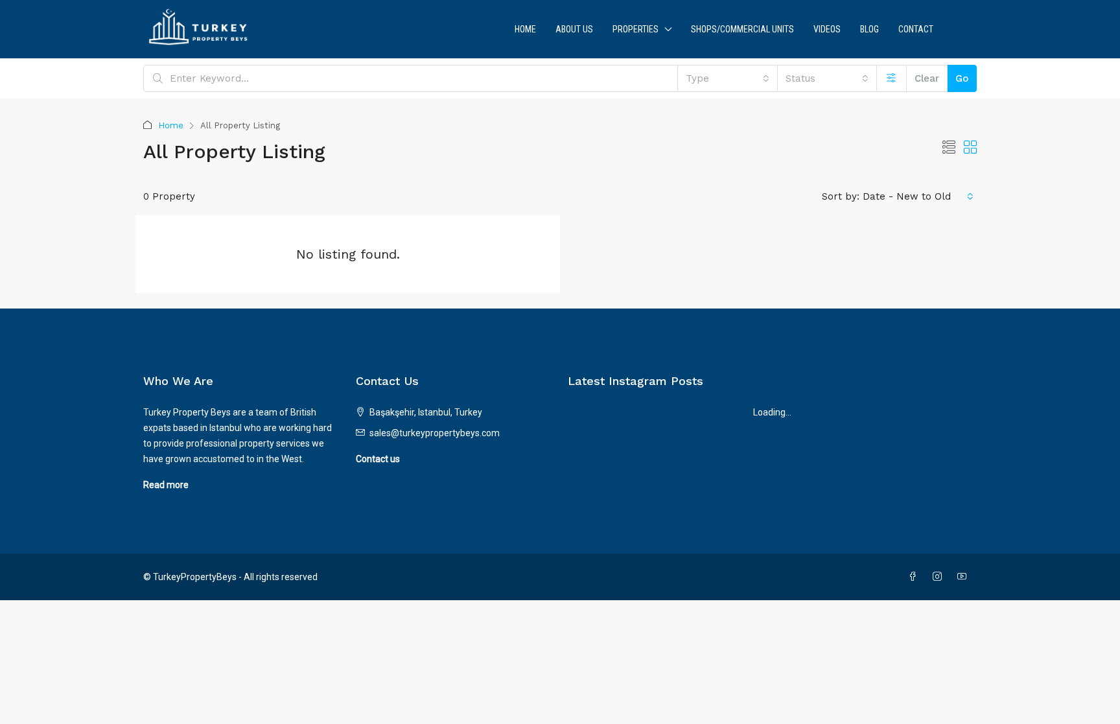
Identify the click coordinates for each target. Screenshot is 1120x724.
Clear (927, 78)
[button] (948, 148)
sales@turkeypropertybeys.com (434, 433)
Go (961, 78)
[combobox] (727, 78)
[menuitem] (956, 29)
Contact (915, 29)
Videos (827, 29)
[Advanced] (891, 78)
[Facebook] (915, 577)
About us (574, 29)
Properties (635, 29)
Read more (166, 485)
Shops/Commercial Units (742, 29)
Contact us (378, 459)
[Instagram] (940, 577)
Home (525, 29)
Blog (869, 29)
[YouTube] (964, 577)
